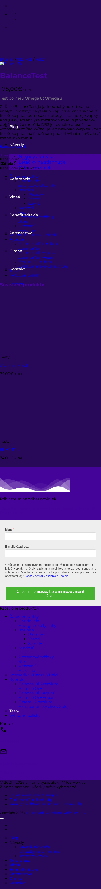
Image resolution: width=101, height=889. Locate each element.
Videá (14, 197)
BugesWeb (35, 812)
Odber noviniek (33, 856)
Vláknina (27, 230)
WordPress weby (59, 812)
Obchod (24, 59)
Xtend (34, 199)
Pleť (22, 212)
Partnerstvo (20, 874)
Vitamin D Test (13, 365)
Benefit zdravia (23, 869)
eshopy (80, 812)
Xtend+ (35, 203)
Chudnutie (29, 181)
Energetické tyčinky (37, 185)
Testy (40, 59)
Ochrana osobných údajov (33, 795)
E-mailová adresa (17, 546)
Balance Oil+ (30, 248)
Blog (13, 838)
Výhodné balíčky (24, 275)
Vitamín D (28, 226)
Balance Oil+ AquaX (37, 253)
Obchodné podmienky (30, 799)
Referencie (19, 860)
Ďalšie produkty (24, 176)
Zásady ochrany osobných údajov (46, 576)
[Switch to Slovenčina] (21, 14)
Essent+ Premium (36, 262)
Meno (8, 529)
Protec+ (35, 194)
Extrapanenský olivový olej (43, 266)
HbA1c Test (10, 449)
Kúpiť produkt (13, 146)
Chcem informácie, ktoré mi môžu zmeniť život (51, 593)
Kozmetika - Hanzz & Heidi (34, 235)
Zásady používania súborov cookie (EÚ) (45, 804)
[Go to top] (2, 818)
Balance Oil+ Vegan (37, 257)
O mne (15, 878)
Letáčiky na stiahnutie (42, 162)
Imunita (26, 190)
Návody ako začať (35, 847)
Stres (23, 221)
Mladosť (26, 208)
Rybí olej (17, 239)
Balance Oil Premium (38, 244)
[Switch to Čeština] (21, 19)
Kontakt (17, 883)
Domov (7, 59)
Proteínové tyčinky (36, 217)
